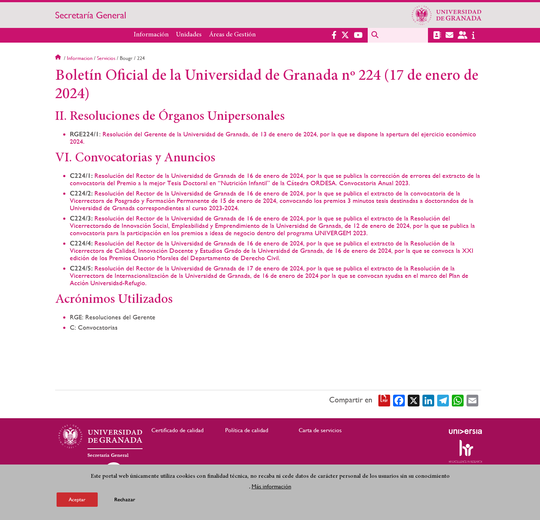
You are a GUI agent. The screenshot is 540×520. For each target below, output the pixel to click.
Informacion (80, 58)
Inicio (58, 58)
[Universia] (465, 431)
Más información (271, 486)
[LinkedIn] (428, 399)
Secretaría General (90, 15)
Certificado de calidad (177, 430)
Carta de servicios (320, 430)
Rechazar (124, 499)
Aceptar (77, 499)
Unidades (189, 35)
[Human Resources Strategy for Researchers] (465, 451)
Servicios (106, 58)
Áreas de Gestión (232, 35)
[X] (414, 399)
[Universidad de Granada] (446, 15)
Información (151, 35)
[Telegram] (443, 399)
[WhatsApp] (458, 399)
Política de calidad (246, 430)
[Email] (472, 399)
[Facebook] (399, 399)
